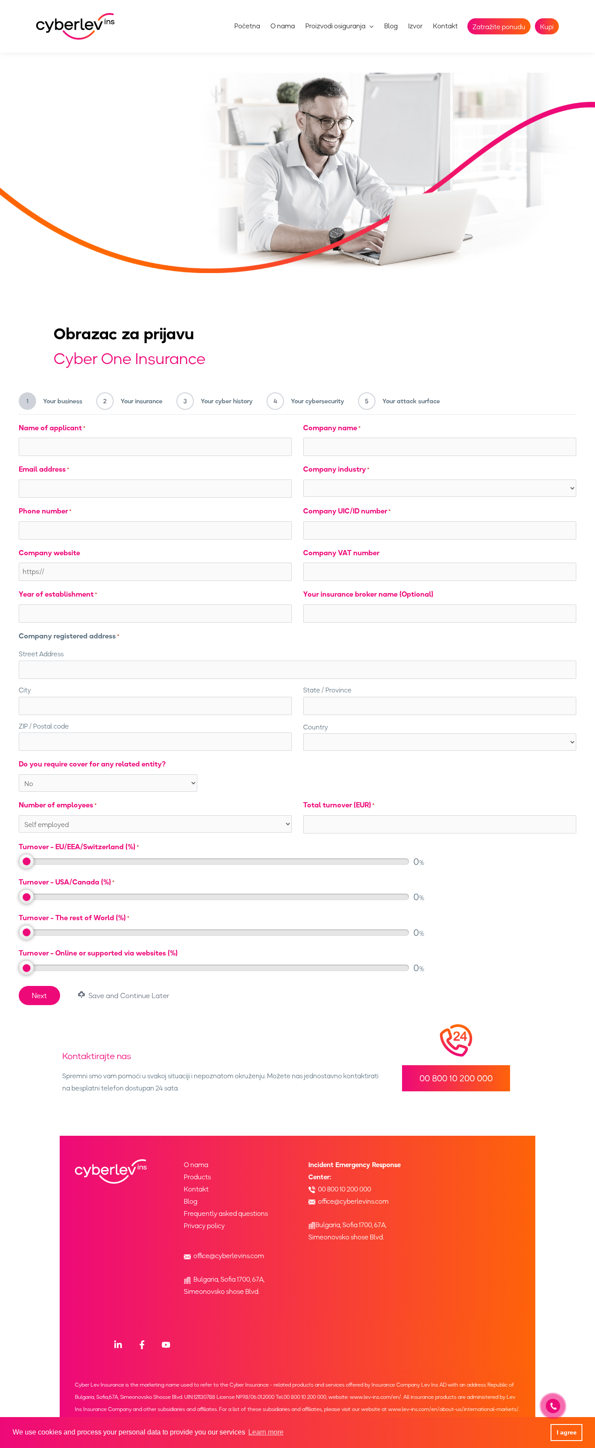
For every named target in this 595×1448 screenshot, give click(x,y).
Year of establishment (58, 594)
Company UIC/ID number (347, 510)
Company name (332, 427)
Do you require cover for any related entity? (92, 764)
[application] (369, 26)
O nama (196, 1165)
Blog (190, 1201)
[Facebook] (142, 1344)
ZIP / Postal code (44, 726)
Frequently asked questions (226, 1213)
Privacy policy (204, 1226)
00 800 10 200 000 (344, 1189)
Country (315, 727)
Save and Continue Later (128, 995)
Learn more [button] (266, 1432)
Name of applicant (52, 427)
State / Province (327, 690)
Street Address (41, 654)
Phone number (45, 510)
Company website (49, 552)
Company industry (336, 469)
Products (197, 1177)
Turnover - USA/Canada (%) (67, 882)
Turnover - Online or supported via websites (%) (98, 953)
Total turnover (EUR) (339, 804)
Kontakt (196, 1189)
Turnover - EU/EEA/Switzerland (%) (79, 846)
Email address (44, 469)
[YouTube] (166, 1344)
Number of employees (58, 804)
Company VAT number (341, 552)
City (25, 690)
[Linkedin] (118, 1344)
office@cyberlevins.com (228, 1256)
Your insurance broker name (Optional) (368, 594)
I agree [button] (567, 1432)
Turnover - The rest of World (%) (74, 917)
